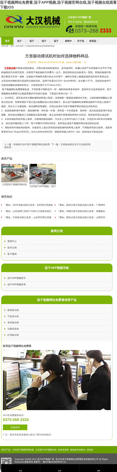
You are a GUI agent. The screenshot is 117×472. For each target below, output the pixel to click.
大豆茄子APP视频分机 (46, 449)
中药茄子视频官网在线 (23, 449)
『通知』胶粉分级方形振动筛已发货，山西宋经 (81, 217)
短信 (59, 471)
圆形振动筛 (13, 310)
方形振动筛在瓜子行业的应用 (75, 144)
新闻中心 (12, 241)
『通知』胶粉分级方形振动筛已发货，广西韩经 (81, 205)
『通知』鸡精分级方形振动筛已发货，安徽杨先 (81, 211)
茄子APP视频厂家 (45, 459)
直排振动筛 (13, 322)
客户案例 (12, 254)
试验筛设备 (13, 328)
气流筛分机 (13, 316)
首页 (7, 41)
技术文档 (19, 46)
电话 (20, 471)
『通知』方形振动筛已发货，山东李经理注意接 (27, 217)
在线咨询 (15, 427)
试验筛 (90, 449)
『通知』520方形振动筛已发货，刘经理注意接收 (28, 205)
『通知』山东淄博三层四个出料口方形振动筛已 (27, 211)
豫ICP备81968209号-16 (54, 462)
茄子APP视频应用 (16, 284)
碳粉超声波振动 (77, 449)
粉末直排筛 (63, 449)
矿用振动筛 (13, 335)
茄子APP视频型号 (16, 278)
